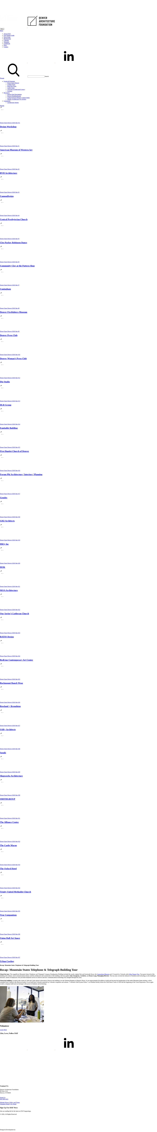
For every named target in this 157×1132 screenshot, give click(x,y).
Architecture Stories (13, 102)
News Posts (7, 37)
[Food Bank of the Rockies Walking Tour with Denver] (78, 1059)
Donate (2, 78)
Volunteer (6, 42)
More (1, 30)
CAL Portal (13, 1104)
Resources (7, 93)
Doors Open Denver (13, 83)
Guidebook (7, 43)
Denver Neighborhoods (14, 96)
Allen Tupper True (134, 974)
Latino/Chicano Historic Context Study (18, 97)
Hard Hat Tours (11, 86)
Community (7, 101)
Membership (7, 38)
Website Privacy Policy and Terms (10, 1102)
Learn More (3, 1030)
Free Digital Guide (9, 35)
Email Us (2, 1097)
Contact (6, 47)
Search (47, 76)
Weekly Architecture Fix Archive (16, 99)
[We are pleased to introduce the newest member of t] (131, 1059)
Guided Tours (11, 84)
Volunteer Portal (4, 1104)
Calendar (6, 40)
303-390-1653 (4, 1099)
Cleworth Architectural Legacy (16, 89)
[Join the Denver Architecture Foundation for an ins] (26, 1066)
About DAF (7, 34)
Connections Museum (103, 974)
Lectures (9, 91)
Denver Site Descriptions (14, 94)
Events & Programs (9, 81)
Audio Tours (11, 88)
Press (5, 45)
